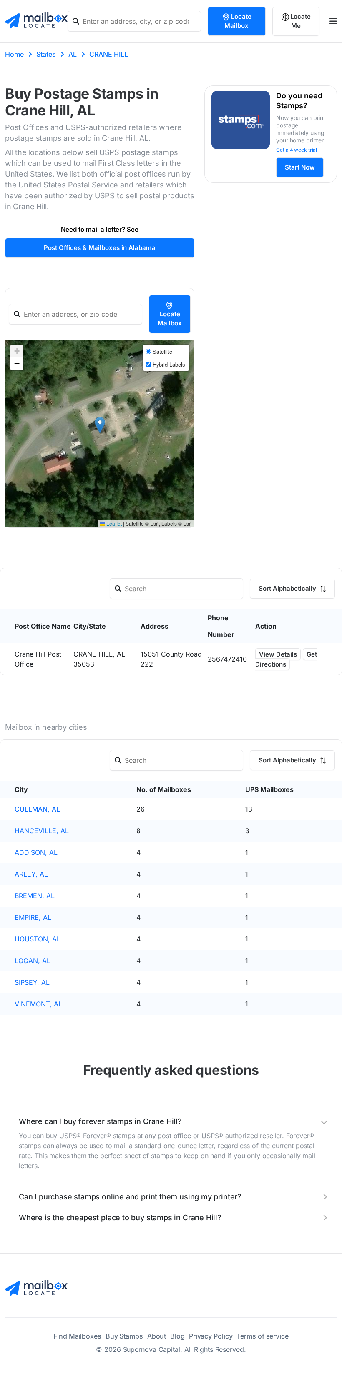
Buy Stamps (124, 1336)
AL (72, 54)
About (156, 1336)
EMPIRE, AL (33, 917)
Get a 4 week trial (296, 150)
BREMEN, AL (35, 896)
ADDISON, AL (36, 852)
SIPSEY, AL (32, 982)
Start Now (300, 167)
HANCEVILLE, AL (42, 831)
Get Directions (286, 659)
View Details (278, 654)
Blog (177, 1336)
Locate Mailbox (237, 21)
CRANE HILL (108, 54)
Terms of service (262, 1336)
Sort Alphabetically (288, 588)
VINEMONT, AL (38, 1004)
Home (14, 54)
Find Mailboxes (77, 1336)
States (46, 54)
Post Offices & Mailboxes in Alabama (100, 248)
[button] (100, 425)
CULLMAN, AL (37, 809)
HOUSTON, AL (37, 939)
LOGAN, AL (32, 960)
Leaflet (113, 523)
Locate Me (300, 21)
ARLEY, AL (31, 874)
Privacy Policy (211, 1336)
